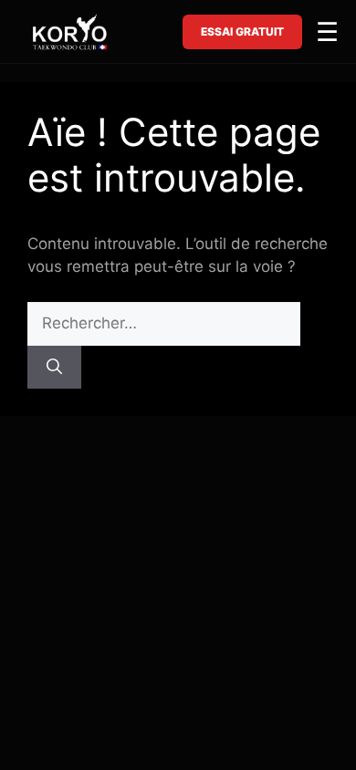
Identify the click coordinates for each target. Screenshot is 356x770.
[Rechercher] (54, 368)
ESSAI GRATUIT (242, 31)
